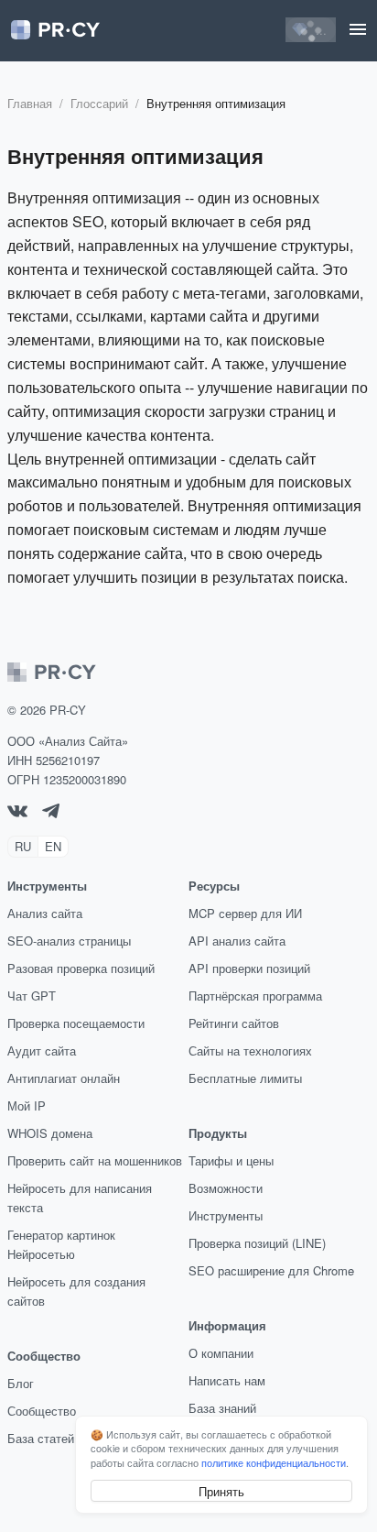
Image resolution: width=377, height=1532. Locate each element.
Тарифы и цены (231, 1160)
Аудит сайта (41, 1050)
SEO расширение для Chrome (271, 1270)
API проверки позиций (249, 968)
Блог (20, 1383)
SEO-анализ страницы (69, 940)
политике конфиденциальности (273, 1462)
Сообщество (41, 1410)
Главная (29, 103)
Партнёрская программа (255, 995)
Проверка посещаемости (76, 1023)
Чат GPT (31, 995)
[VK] (17, 812)
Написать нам (226, 1380)
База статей (40, 1438)
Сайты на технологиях (250, 1050)
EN (53, 846)
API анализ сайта (236, 940)
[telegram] (50, 813)
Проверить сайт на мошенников (94, 1160)
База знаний (222, 1408)
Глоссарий (99, 103)
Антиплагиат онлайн (63, 1078)
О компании (220, 1353)
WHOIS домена (49, 1133)
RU (23, 846)
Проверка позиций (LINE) (257, 1243)
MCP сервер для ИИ (245, 913)
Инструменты (225, 1215)
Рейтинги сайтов (233, 1023)
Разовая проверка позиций (81, 968)
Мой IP (26, 1105)
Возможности (225, 1188)
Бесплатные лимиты (245, 1078)
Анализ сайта (44, 913)
